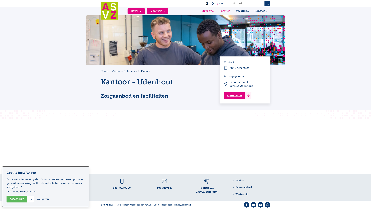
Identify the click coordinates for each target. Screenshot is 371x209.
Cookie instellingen (163, 204)
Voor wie (156, 11)
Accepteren (16, 199)
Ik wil (135, 11)
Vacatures (242, 11)
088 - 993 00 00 (240, 68)
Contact (259, 11)
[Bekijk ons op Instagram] (267, 205)
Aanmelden (234, 95)
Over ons (208, 11)
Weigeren (43, 199)
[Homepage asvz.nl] (109, 11)
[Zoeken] (267, 3)
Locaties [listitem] (132, 71)
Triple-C (239, 180)
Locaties (224, 11)
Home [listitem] (104, 71)
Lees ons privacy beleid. (22, 191)
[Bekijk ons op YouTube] (260, 205)
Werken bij (241, 194)
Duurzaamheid (243, 187)
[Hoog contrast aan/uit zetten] (207, 3)
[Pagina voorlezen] (212, 3)
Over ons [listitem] (117, 71)
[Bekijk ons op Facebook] (246, 205)
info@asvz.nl (164, 188)
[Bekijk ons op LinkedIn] (253, 205)
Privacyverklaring (182, 204)
